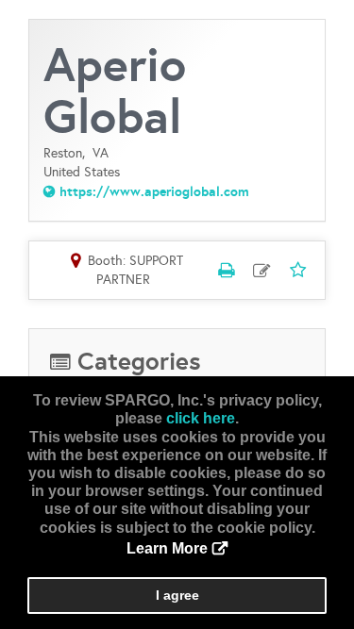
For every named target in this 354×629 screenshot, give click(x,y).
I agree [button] (177, 595)
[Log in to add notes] (261, 270)
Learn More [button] (167, 548)
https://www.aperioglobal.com (154, 191)
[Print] (226, 269)
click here (200, 418)
